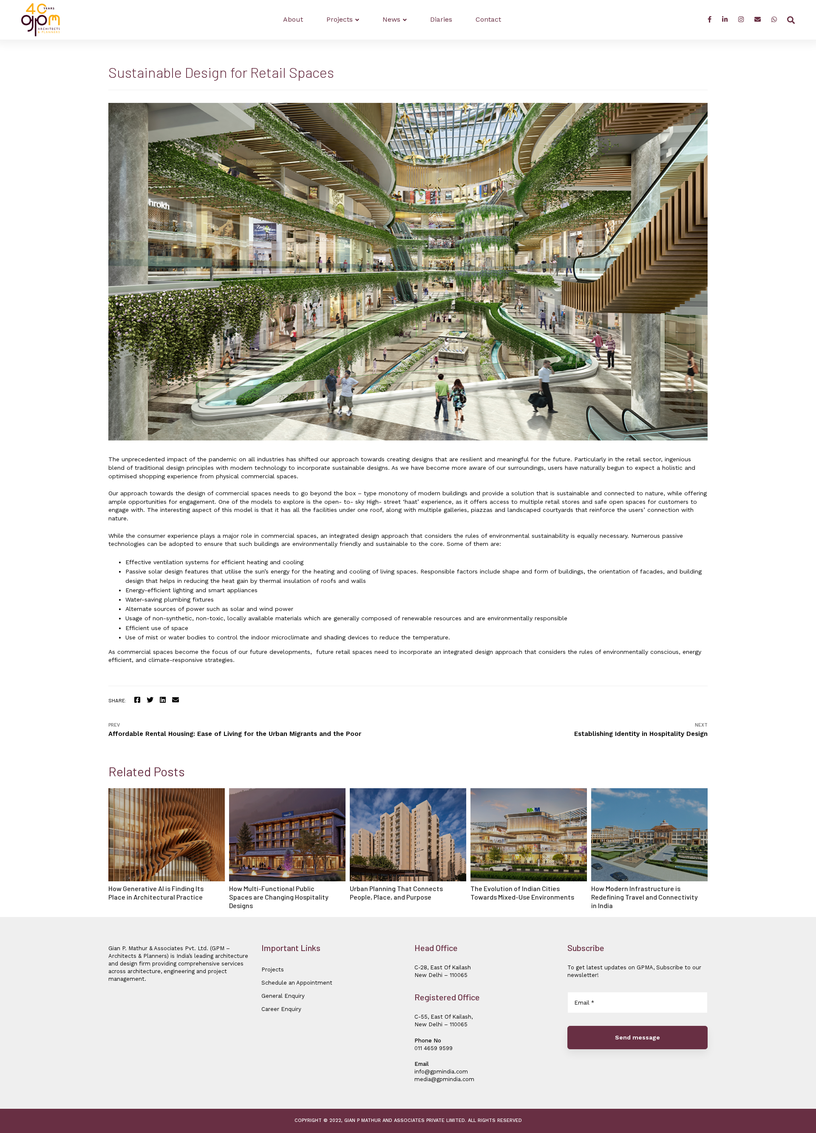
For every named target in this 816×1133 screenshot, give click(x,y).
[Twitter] (150, 700)
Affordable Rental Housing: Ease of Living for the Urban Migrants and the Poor (234, 730)
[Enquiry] (757, 20)
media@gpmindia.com (444, 1079)
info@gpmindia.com (441, 1071)
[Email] (175, 700)
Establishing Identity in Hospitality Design (641, 730)
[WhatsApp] (774, 20)
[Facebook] (709, 20)
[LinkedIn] (725, 20)
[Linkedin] (163, 700)
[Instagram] (741, 20)
